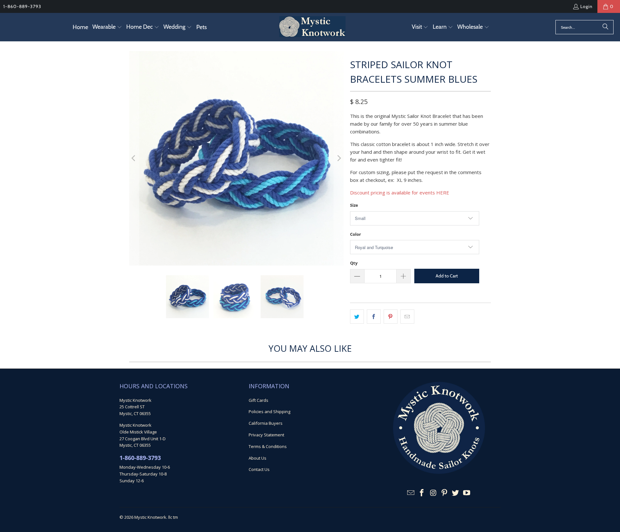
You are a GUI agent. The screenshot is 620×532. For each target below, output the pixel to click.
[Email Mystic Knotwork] (411, 493)
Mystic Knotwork (150, 517)
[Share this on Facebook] (374, 316)
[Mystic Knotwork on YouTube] (467, 493)
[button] (107, 27)
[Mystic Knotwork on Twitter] (455, 493)
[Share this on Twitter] (357, 316)
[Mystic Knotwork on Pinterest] (444, 493)
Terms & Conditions (268, 446)
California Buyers (266, 423)
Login (586, 6)
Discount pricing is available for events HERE (399, 192)
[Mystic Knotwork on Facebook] (422, 493)
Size (354, 205)
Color (355, 234)
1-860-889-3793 (22, 6)
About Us (257, 458)
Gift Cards (258, 400)
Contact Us (259, 469)
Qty (353, 263)
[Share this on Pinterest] (391, 316)
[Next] (339, 158)
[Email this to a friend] (407, 316)
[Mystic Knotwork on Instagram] (433, 493)
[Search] (605, 27)
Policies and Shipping (269, 411)
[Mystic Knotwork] (312, 27)
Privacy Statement (266, 435)
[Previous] (134, 158)
